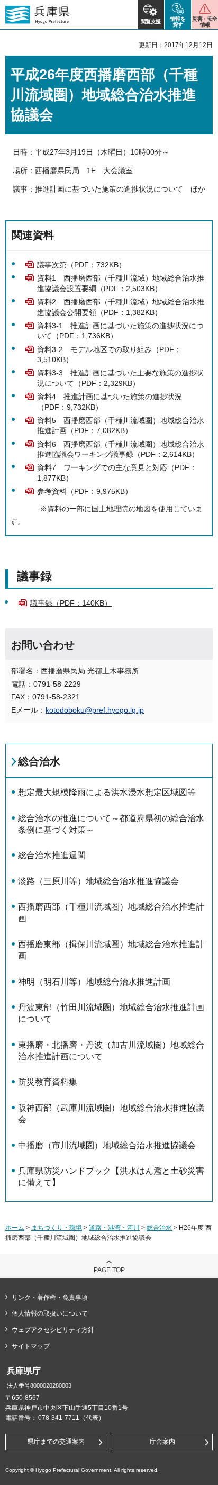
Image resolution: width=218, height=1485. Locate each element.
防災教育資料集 (47, 1081)
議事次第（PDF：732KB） (81, 264)
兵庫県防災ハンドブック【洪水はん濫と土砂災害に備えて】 (111, 1176)
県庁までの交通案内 (56, 1441)
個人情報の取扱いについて (50, 1313)
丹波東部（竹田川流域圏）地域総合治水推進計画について (111, 1013)
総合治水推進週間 (52, 855)
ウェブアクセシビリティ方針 (53, 1330)
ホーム (14, 1227)
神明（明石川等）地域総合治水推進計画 (94, 981)
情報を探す (178, 22)
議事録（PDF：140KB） (71, 603)
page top (109, 1270)
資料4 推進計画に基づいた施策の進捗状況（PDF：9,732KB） (109, 401)
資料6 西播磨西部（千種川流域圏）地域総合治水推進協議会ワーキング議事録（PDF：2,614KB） (120, 449)
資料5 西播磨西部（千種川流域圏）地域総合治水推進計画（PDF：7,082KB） (120, 425)
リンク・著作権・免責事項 (50, 1297)
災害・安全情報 (204, 22)
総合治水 (39, 761)
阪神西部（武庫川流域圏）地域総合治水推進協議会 (111, 1113)
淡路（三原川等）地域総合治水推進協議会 (98, 881)
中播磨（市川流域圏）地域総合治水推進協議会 (107, 1145)
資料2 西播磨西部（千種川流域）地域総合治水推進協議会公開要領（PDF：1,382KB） (120, 307)
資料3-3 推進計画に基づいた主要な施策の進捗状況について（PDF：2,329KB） (120, 378)
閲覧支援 (151, 21)
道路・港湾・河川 (114, 1227)
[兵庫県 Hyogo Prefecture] (37, 15)
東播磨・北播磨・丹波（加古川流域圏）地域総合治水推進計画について (111, 1050)
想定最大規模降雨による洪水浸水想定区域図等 (107, 792)
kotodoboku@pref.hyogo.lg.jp (95, 710)
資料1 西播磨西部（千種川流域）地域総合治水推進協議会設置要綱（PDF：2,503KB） (120, 283)
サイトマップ (31, 1346)
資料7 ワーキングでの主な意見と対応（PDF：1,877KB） (117, 472)
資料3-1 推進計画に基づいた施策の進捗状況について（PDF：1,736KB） (120, 330)
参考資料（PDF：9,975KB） (84, 491)
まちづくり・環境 (56, 1227)
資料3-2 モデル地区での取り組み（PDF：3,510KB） (109, 354)
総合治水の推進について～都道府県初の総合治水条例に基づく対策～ (111, 824)
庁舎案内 (162, 1441)
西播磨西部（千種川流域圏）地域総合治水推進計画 (111, 912)
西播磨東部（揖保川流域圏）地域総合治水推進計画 (111, 950)
